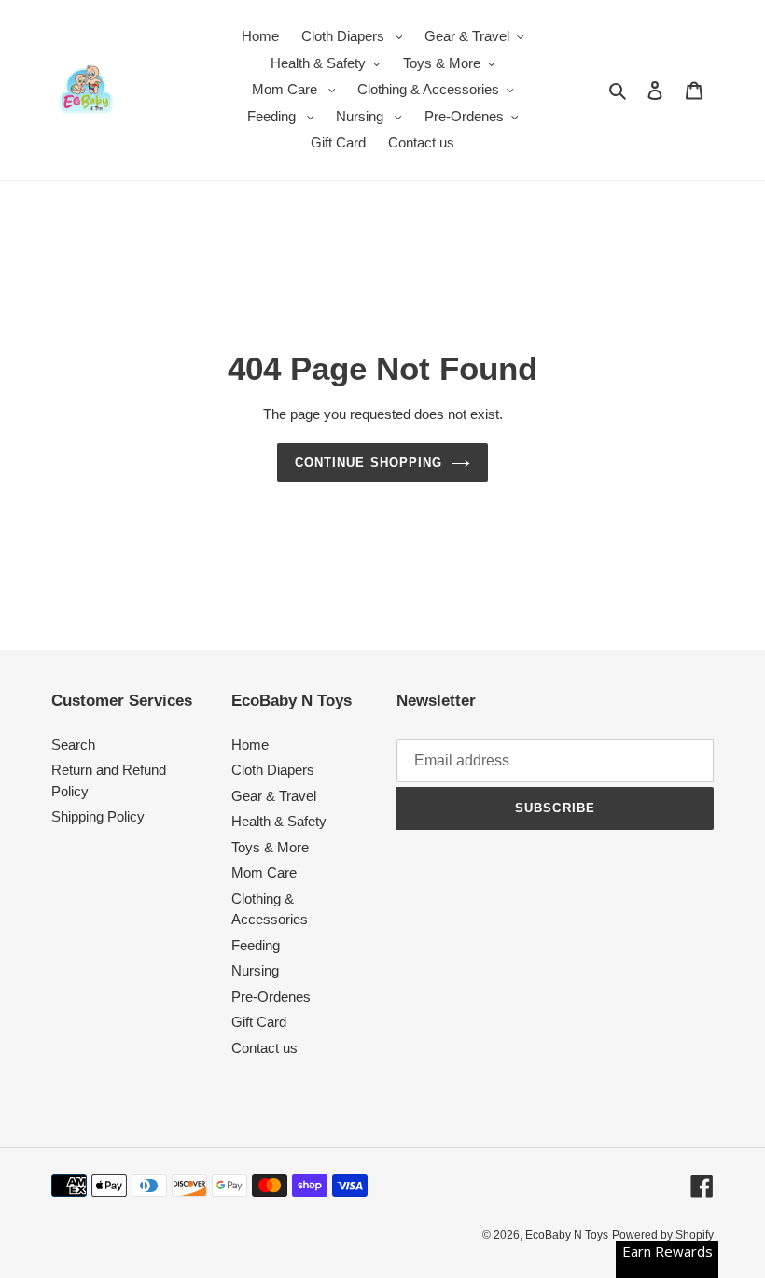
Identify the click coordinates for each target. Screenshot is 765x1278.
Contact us (264, 1048)
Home (250, 744)
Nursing (255, 970)
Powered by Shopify (663, 1235)
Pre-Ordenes (271, 996)
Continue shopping (368, 463)
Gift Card (258, 1022)
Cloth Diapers (272, 770)
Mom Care (264, 872)
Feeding (255, 945)
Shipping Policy (98, 816)
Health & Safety (279, 821)
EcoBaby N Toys (566, 1235)
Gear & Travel (273, 796)
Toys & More (270, 847)
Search (73, 744)
